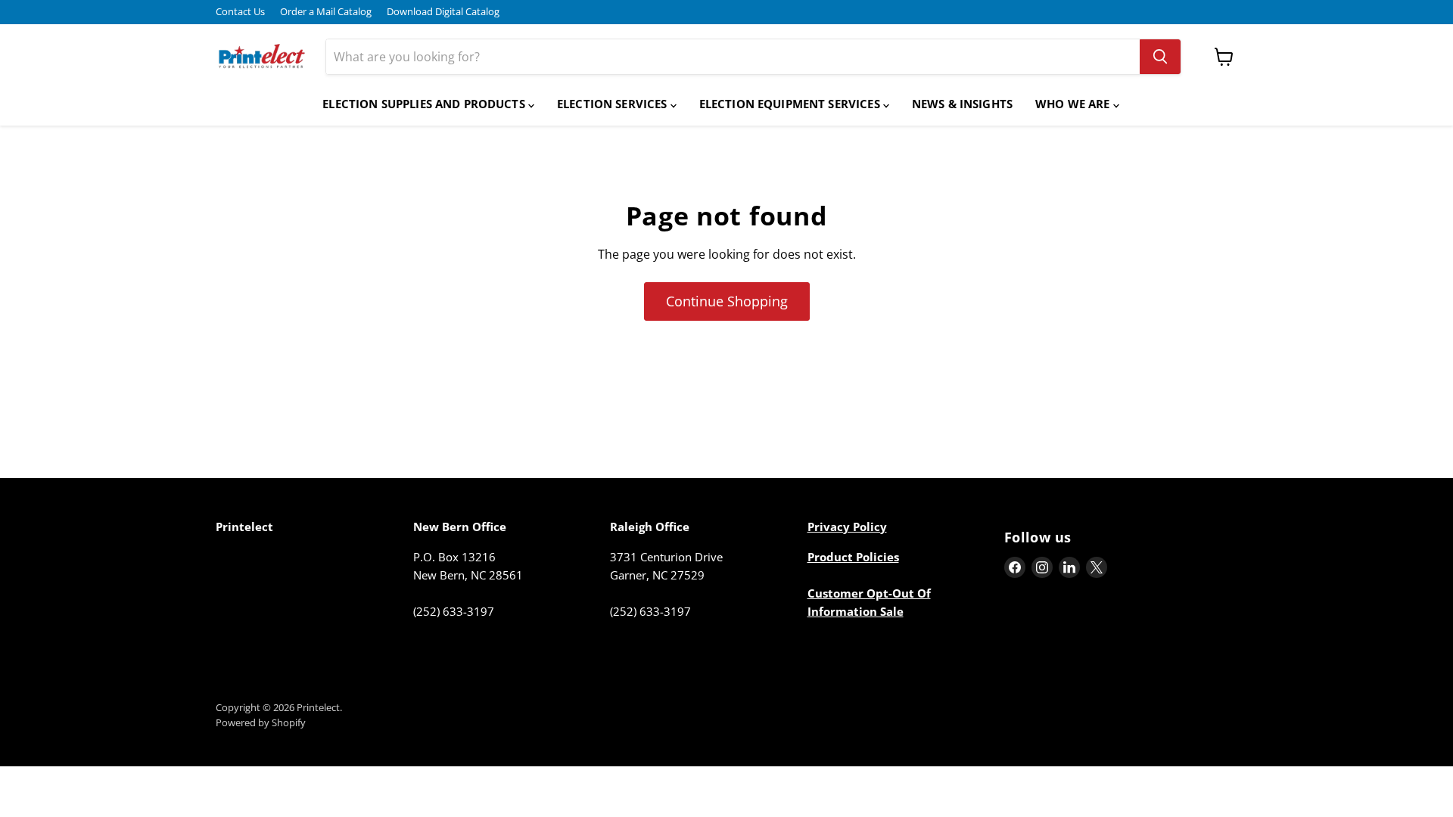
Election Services (613, 103)
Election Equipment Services (791, 103)
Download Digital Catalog (443, 11)
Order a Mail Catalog (326, 11)
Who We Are (1074, 103)
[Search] (1160, 56)
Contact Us (240, 11)
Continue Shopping (727, 301)
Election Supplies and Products (425, 103)
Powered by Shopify (261, 722)
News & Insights (962, 103)
